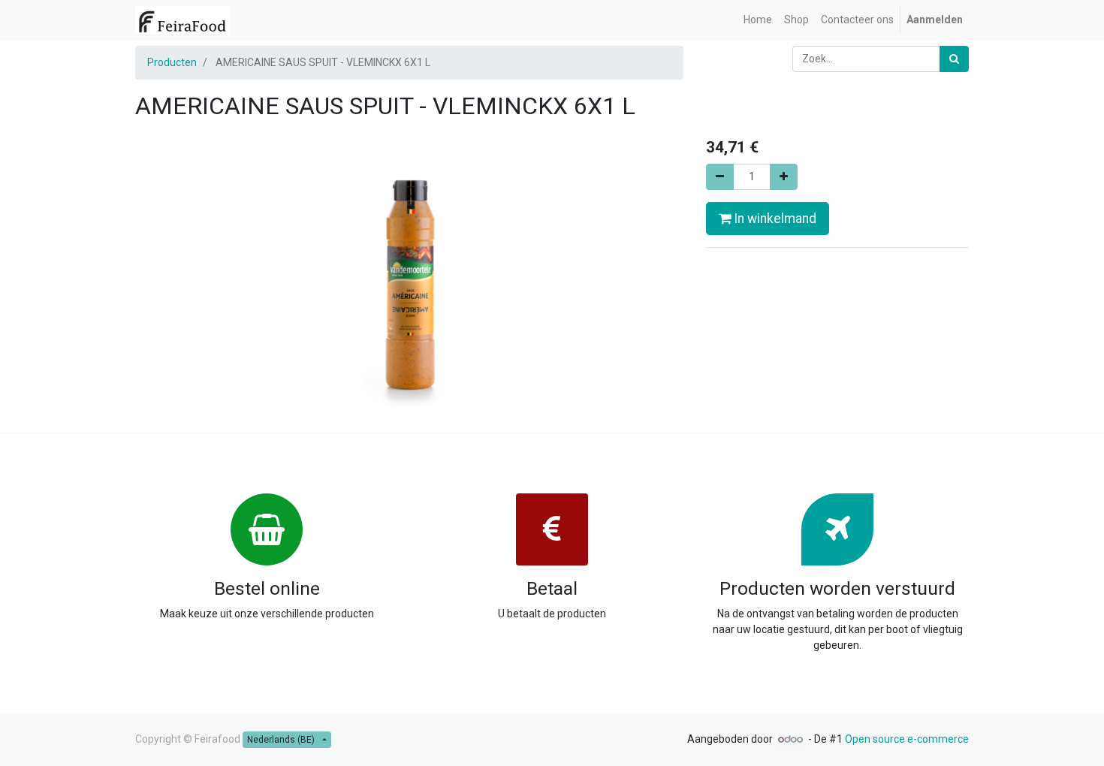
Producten (172, 62)
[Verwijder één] (720, 177)
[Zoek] (954, 59)
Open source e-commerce (907, 739)
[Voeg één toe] (784, 177)
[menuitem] (758, 20)
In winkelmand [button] (773, 218)
